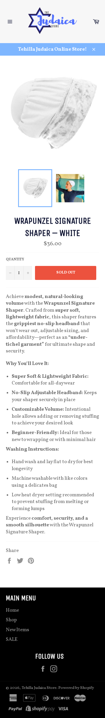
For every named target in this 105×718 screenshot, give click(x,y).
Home (12, 610)
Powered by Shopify (76, 688)
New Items (17, 630)
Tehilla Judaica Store (39, 688)
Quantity (15, 259)
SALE (12, 639)
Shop (11, 620)
